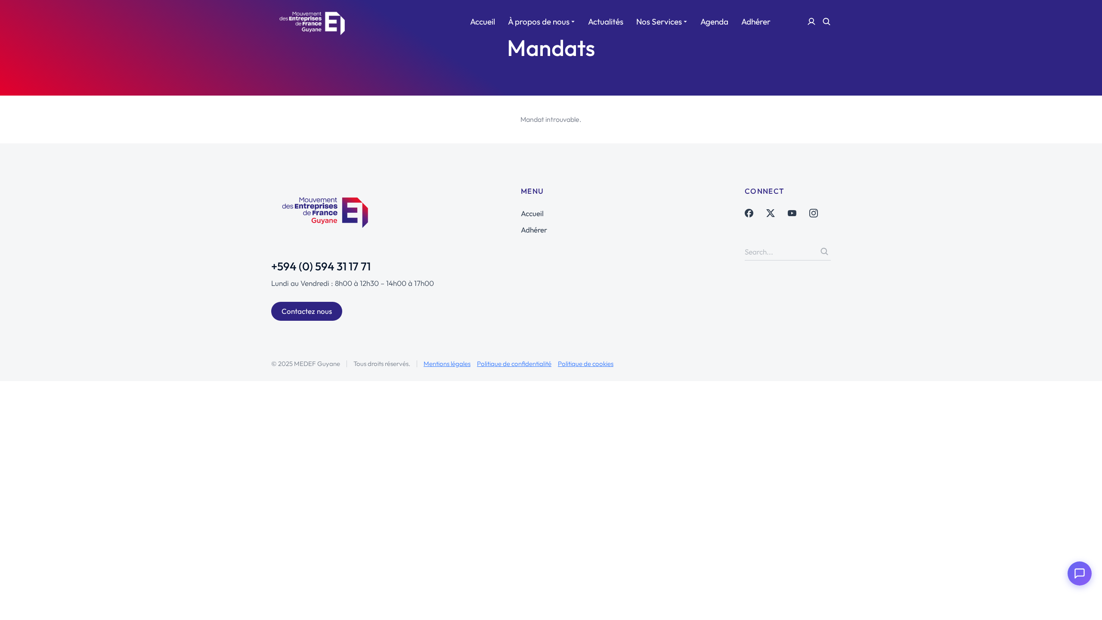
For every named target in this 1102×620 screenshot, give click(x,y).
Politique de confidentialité (514, 364)
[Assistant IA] (1080, 573)
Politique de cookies (585, 364)
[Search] (824, 251)
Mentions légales (447, 364)
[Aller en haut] (1083, 601)
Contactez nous (307, 311)
